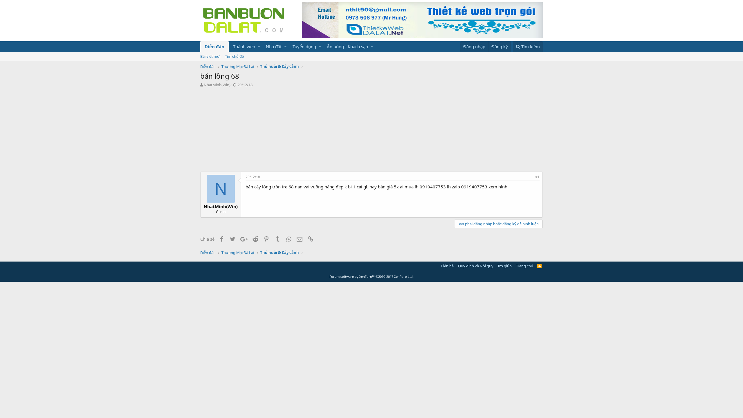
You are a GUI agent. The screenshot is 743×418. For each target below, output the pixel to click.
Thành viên (244, 46)
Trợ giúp (504, 266)
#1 (537, 176)
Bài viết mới (210, 56)
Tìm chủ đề (234, 56)
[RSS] (539, 266)
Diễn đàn (214, 46)
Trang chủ (524, 266)
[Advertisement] (371, 131)
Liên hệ (447, 266)
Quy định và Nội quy (475, 266)
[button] (259, 46)
